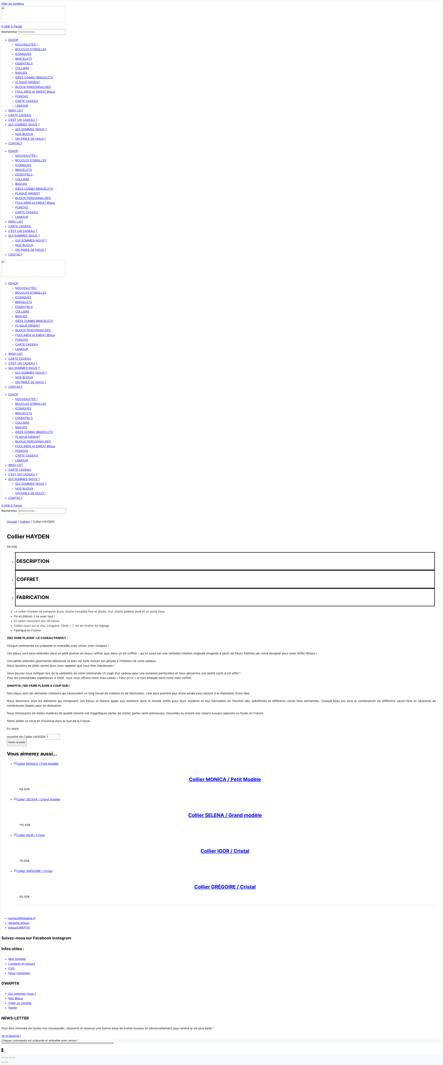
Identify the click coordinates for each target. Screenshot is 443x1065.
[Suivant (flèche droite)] (6, 1062)
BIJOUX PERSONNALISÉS (33, 87)
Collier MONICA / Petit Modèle (225, 779)
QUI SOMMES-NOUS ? (24, 124)
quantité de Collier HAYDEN (26, 736)
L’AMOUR (21, 105)
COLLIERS (22, 68)
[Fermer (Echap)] (13, 1057)
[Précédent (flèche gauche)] (2, 1062)
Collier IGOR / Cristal (225, 851)
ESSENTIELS (24, 63)
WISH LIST (15, 110)
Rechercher (9, 32)
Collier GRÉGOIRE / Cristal (225, 887)
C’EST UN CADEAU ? (22, 120)
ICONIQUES (23, 54)
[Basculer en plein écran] (6, 1057)
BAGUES (21, 73)
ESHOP (13, 40)
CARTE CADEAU (26, 101)
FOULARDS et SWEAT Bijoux (35, 91)
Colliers (25, 521)
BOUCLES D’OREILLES (30, 49)
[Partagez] (10, 1057)
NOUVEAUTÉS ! (26, 44)
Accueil (12, 521)
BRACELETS (23, 59)
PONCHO (21, 96)
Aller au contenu (12, 3)
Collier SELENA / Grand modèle (225, 815)
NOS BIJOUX (24, 134)
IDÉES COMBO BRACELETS (34, 77)
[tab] (225, 561)
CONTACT (15, 143)
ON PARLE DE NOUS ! (30, 139)
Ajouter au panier (16, 742)
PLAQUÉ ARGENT (27, 82)
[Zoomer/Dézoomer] (2, 1057)
